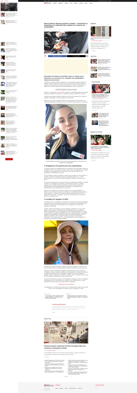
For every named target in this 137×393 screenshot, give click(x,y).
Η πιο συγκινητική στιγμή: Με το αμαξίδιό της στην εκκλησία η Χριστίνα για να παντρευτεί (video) (11, 43)
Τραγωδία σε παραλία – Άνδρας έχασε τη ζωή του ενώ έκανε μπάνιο (11, 70)
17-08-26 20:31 (105, 40)
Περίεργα (75, 3)
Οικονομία (60, 3)
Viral (71, 3)
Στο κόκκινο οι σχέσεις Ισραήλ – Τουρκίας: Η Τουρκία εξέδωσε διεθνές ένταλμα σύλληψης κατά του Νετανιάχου (78, 369)
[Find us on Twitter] (97, 388)
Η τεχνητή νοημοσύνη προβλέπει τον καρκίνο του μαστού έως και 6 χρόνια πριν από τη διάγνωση (11, 77)
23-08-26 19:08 (106, 98)
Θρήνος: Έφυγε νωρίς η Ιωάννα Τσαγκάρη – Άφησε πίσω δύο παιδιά (11, 57)
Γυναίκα (90, 3)
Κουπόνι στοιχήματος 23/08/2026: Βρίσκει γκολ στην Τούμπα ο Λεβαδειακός (11, 91)
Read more (94, 50)
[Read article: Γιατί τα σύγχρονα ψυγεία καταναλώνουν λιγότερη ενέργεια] (101, 31)
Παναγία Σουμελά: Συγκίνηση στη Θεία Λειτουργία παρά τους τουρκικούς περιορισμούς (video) (11, 21)
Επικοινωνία (80, 388)
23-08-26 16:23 (58, 350)
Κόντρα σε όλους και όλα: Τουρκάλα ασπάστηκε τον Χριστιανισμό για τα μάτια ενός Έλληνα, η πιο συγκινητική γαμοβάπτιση (104, 123)
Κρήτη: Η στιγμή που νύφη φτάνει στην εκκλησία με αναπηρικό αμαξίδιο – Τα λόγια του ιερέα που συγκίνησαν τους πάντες (100, 95)
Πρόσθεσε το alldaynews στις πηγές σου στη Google (67, 89)
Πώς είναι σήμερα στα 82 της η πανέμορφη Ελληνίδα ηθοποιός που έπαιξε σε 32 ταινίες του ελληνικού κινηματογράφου (100, 147)
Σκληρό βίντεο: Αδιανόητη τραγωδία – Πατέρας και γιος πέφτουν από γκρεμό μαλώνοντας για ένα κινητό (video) (55, 364)
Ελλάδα (93, 35)
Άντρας (85, 3)
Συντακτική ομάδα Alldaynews (59, 304)
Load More (66, 376)
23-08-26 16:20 (101, 118)
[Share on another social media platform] (87, 56)
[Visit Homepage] (47, 3)
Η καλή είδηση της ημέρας (97, 92)
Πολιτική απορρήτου (72, 388)
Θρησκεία (46, 342)
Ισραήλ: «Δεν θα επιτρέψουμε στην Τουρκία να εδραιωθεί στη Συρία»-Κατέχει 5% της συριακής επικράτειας (53, 368)
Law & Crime (61, 92)
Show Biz (66, 3)
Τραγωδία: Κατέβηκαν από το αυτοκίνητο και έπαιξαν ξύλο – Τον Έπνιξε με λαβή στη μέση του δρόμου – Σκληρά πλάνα (55, 361)
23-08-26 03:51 (105, 150)
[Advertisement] (9, 33)
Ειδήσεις (55, 3)
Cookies (66, 388)
